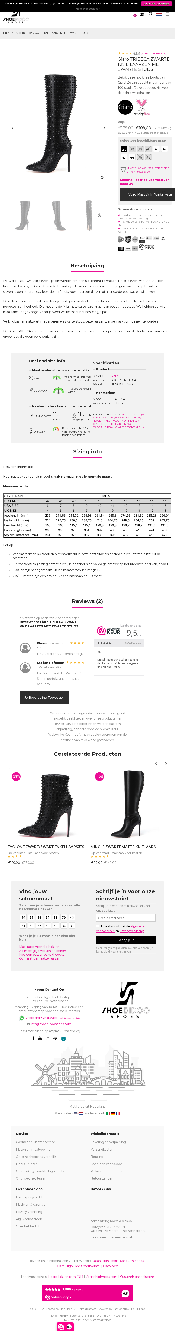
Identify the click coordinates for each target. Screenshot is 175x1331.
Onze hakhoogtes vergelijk (36, 1157)
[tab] (87, 267)
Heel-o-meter (43, 406)
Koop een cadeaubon (107, 1164)
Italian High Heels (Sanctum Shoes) (118, 1261)
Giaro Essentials (130, 427)
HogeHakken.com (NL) (65, 1277)
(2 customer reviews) (153, 53)
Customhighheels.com (137, 1277)
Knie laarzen (133, 414)
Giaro (114, 376)
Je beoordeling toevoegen (44, 698)
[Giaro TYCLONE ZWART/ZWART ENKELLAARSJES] (45, 804)
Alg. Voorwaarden (29, 1219)
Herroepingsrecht (29, 1197)
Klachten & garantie (30, 1205)
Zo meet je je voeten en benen (42, 951)
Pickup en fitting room (108, 1171)
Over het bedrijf (27, 1226)
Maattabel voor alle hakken (39, 947)
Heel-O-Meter (26, 1164)
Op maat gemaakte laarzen (39, 958)
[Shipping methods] (131, 239)
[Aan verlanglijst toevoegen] (164, 194)
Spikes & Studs (105, 417)
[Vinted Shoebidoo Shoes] (63, 1038)
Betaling (97, 1157)
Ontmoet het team (30, 1178)
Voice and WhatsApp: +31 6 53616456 (52, 1018)
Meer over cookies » (88, 8)
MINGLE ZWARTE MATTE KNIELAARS (123, 847)
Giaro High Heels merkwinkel (78, 1266)
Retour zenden (102, 1178)
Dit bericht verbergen (156, 3)
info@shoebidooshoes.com (51, 1024)
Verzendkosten (102, 1149)
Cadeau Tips (104, 427)
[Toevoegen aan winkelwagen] (124, 194)
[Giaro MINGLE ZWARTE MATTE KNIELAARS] (129, 804)
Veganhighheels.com (101, 1277)
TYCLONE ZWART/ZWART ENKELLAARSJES (45, 847)
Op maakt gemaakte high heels (40, 1171)
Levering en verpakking (108, 1142)
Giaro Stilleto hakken (112, 424)
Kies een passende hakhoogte (41, 955)
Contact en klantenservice (35, 1142)
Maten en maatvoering (33, 1149)
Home (6, 32)
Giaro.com (110, 1266)
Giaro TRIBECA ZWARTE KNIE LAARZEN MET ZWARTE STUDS (51, 32)
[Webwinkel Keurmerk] (146, 246)
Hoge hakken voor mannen (116, 420)
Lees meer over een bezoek (112, 1237)
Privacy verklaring (29, 1212)
